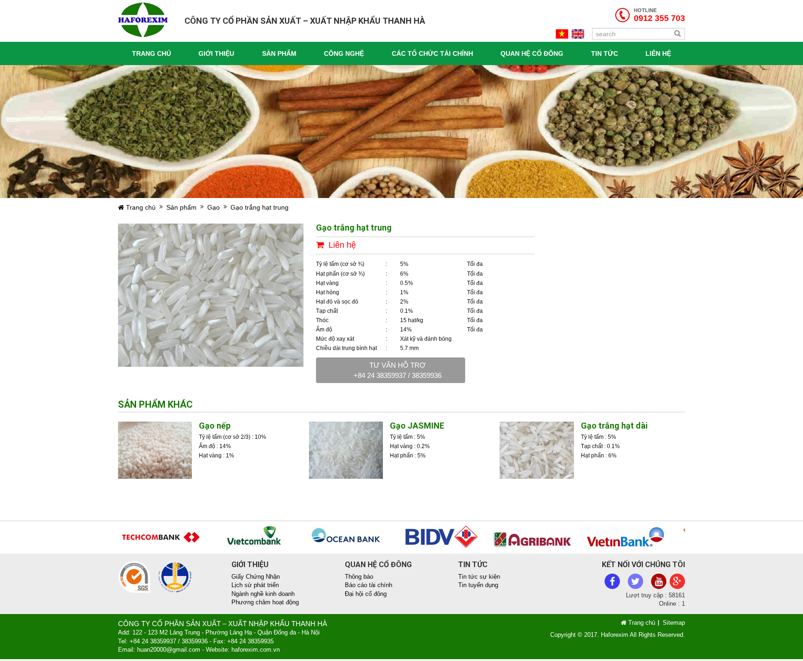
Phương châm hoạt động (265, 602)
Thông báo (359, 576)
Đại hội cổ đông (366, 593)
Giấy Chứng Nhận (255, 576)
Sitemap (674, 622)
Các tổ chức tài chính (432, 53)
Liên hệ (658, 53)
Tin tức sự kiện (479, 576)
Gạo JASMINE (417, 425)
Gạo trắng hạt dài (614, 425)
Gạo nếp (214, 425)
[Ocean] (338, 536)
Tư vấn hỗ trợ (397, 370)
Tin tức (604, 53)
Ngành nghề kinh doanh (263, 593)
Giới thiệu (216, 53)
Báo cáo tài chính (368, 585)
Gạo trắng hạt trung (259, 207)
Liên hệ (342, 245)
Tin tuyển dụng (478, 585)
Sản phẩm (279, 53)
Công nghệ (344, 53)
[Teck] (152, 536)
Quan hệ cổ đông (531, 53)
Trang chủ (151, 53)
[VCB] (245, 536)
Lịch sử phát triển (255, 585)
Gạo (213, 207)
